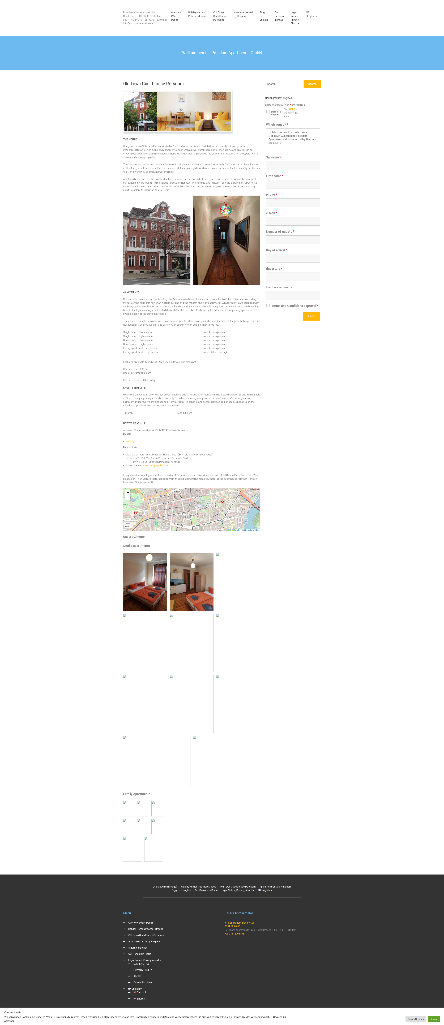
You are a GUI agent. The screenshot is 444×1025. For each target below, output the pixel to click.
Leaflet (237, 529)
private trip (276, 113)
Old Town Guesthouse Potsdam (220, 16)
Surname (273, 157)
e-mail (271, 213)
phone (271, 194)
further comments (279, 287)
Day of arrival (276, 250)
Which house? (277, 124)
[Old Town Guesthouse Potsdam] (293, 136)
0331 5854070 (232, 926)
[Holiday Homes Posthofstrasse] (293, 132)
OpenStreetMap (251, 529)
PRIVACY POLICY (143, 970)
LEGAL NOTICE (142, 963)
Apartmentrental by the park (243, 14)
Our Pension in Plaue (279, 16)
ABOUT (138, 976)
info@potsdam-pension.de (239, 922)
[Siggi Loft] (293, 143)
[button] (191, 506)
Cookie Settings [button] (416, 1019)
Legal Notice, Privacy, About (295, 18)
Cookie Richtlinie (143, 982)
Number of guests (280, 231)
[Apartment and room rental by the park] (293, 139)
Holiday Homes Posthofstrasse (197, 14)
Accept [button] (434, 1019)
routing (130, 441)
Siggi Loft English (264, 16)
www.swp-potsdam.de (155, 465)
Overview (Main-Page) (176, 16)
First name (274, 176)
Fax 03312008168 (234, 933)
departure (274, 268)
